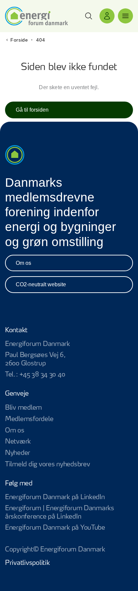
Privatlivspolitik (27, 563)
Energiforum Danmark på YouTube (69, 528)
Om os (23, 263)
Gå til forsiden (32, 110)
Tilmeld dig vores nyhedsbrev (47, 464)
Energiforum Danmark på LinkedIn (69, 497)
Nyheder (17, 453)
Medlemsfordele (29, 419)
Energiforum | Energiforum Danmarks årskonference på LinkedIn (69, 513)
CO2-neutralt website (41, 284)
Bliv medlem (23, 407)
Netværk (18, 441)
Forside (19, 40)
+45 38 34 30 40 (42, 374)
